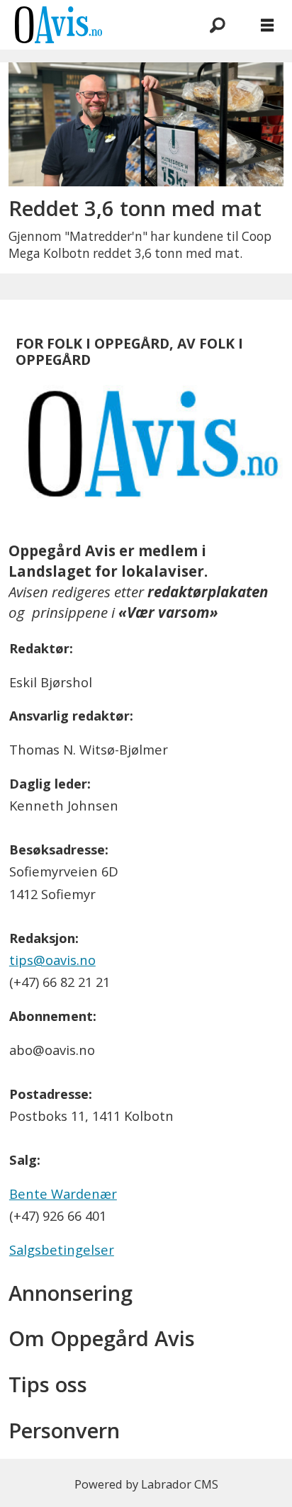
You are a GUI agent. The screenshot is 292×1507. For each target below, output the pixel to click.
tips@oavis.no (52, 960)
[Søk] (217, 25)
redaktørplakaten (207, 592)
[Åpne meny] (267, 25)
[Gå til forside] (91, 24)
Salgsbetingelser (61, 1249)
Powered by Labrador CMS (146, 1484)
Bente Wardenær (63, 1193)
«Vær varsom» (168, 612)
